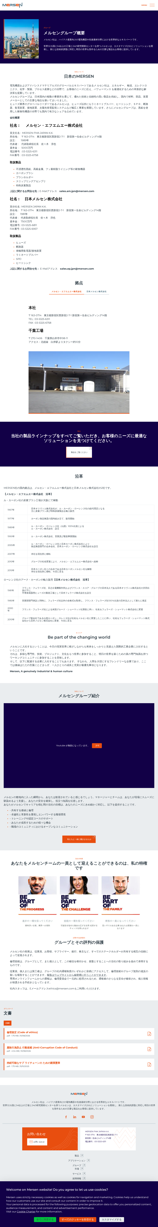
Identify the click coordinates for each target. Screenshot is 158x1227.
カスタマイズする (112, 1219)
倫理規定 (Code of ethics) (22, 1032)
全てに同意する (45, 1219)
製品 (77, 1155)
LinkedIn (75, 1117)
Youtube (83, 1117)
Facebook (66, 1117)
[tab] (66, 292)
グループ (77, 1165)
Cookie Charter (26, 1211)
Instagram (92, 1117)
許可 (97, 745)
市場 (77, 1168)
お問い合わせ (39, 1142)
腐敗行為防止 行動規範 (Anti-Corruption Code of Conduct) (42, 1047)
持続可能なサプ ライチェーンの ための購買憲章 (33, 1062)
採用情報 (77, 1178)
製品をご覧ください (79, 452)
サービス (77, 1173)
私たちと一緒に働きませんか (79, 839)
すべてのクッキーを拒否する (78, 1219)
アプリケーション (76, 1160)
